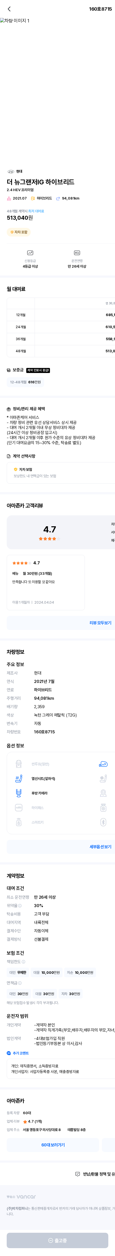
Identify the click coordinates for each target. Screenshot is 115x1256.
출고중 (61, 1240)
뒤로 (9, 9)
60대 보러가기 (53, 1145)
